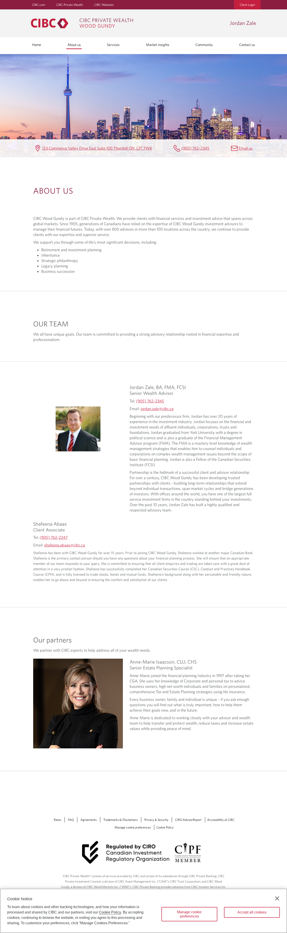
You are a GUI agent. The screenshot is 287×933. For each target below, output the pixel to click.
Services (113, 45)
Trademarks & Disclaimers (120, 820)
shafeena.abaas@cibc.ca (64, 545)
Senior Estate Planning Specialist (161, 667)
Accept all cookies (251, 912)
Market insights (157, 45)
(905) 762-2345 (195, 148)
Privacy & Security (156, 820)
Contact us (247, 45)
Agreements (88, 820)
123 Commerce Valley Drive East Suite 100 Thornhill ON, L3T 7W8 (97, 148)
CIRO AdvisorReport (188, 820)
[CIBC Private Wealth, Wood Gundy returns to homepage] (128, 23)
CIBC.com (38, 5)
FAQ (71, 820)
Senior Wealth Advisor (151, 393)
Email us (246, 148)
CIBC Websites (104, 5)
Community (204, 45)
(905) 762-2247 (54, 537)
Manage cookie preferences (133, 827)
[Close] (277, 898)
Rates (57, 820)
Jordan (158, 387)
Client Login (247, 5)
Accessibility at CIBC (221, 820)
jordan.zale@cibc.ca (157, 408)
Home (36, 45)
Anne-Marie (163, 661)
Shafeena (50, 524)
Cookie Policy (165, 827)
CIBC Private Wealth (69, 5)
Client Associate (49, 529)
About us (74, 45)
